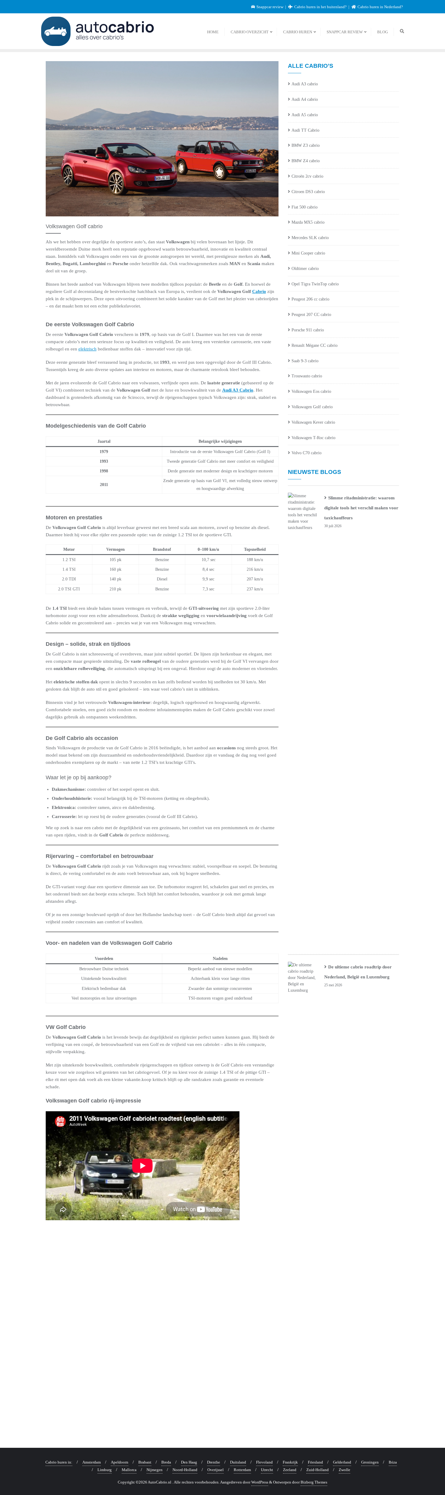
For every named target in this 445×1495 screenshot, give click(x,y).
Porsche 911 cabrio (308, 330)
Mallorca (129, 1469)
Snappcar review (269, 7)
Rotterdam (242, 1469)
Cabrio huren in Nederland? (380, 7)
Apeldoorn (119, 1462)
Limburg (104, 1469)
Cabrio (259, 291)
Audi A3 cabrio (305, 84)
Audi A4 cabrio (305, 99)
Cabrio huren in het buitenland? (320, 7)
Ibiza (393, 1462)
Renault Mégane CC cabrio (315, 345)
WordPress (259, 1482)
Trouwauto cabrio (307, 376)
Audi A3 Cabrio (237, 390)
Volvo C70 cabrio (306, 453)
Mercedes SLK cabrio (310, 237)
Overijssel (215, 1469)
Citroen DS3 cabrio (308, 191)
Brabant (144, 1462)
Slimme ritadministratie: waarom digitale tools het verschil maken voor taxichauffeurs (361, 507)
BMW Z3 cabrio (306, 145)
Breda (166, 1462)
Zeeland (289, 1469)
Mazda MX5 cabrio (308, 222)
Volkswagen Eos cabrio (311, 391)
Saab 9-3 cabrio (305, 361)
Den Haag (189, 1462)
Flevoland (264, 1462)
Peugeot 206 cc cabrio (310, 299)
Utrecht (267, 1469)
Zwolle (344, 1469)
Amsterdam (91, 1462)
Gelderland (342, 1462)
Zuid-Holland (317, 1469)
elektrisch (87, 349)
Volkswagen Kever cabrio (313, 422)
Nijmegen (155, 1469)
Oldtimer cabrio (305, 268)
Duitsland (238, 1462)
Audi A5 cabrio (305, 115)
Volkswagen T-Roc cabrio (313, 437)
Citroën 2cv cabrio (307, 176)
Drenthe (213, 1462)
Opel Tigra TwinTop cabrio (315, 284)
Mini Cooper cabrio (308, 253)
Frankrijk (290, 1462)
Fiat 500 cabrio (305, 207)
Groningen (370, 1462)
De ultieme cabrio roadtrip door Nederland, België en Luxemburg (358, 971)
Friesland (315, 1462)
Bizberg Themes (314, 1482)
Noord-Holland (185, 1469)
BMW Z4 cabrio (306, 161)
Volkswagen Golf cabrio (312, 407)
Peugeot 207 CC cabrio (311, 314)
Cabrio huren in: (58, 1462)
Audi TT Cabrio (305, 130)
